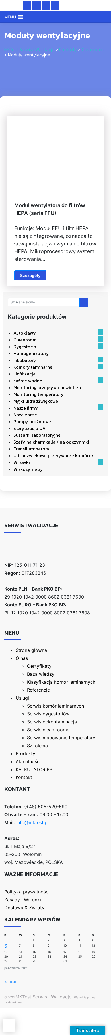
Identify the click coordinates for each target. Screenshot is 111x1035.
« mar (10, 981)
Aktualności (28, 761)
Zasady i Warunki (22, 899)
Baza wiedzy (40, 674)
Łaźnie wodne (27, 380)
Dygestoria (24, 346)
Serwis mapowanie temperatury (61, 737)
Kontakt (24, 777)
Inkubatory (24, 360)
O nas (22, 658)
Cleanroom (25, 339)
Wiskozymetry (28, 469)
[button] (10, 17)
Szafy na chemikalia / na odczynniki (51, 441)
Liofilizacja (24, 373)
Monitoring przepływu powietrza (47, 387)
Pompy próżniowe (32, 421)
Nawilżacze (25, 414)
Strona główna (31, 650)
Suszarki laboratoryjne (37, 435)
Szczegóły (30, 275)
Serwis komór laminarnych (55, 706)
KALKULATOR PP (34, 769)
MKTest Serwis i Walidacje (43, 997)
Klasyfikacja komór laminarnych (61, 682)
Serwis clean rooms (48, 729)
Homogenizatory (31, 353)
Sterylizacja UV (29, 428)
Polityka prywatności (27, 892)
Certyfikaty (39, 666)
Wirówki (21, 462)
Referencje (38, 690)
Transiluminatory (31, 448)
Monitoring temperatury (38, 394)
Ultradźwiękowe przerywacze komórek (53, 455)
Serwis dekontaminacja (52, 722)
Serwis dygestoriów (48, 714)
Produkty (25, 753)
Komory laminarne (32, 367)
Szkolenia (37, 745)
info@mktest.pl (32, 822)
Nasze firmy (25, 407)
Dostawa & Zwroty (24, 907)
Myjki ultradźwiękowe (35, 401)
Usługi (22, 698)
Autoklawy (24, 332)
